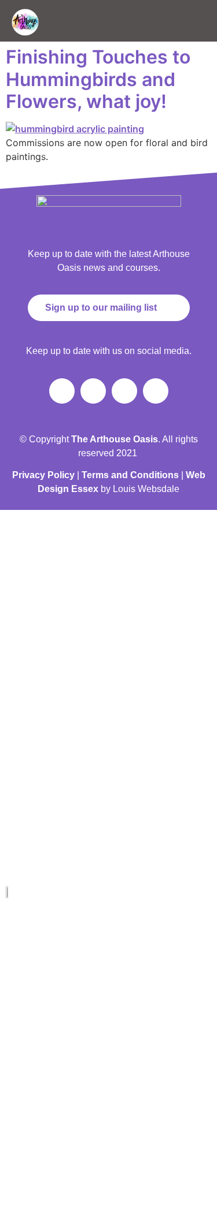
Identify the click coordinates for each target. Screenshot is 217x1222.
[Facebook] (62, 391)
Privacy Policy (43, 475)
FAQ (15, 1090)
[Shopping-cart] (155, 391)
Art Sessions (28, 1026)
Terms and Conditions (130, 475)
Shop (17, 994)
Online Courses (33, 1058)
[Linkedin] (44, 1160)
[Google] (98, 1160)
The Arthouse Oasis (39, 931)
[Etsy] (125, 1160)
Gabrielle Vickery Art (40, 963)
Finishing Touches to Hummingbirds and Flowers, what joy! (98, 79)
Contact (21, 1121)
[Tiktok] (124, 391)
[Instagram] (93, 391)
